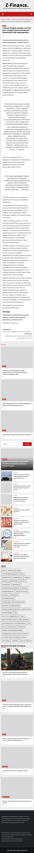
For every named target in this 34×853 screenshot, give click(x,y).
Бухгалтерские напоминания (10, 573)
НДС (16, 612)
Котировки (5, 595)
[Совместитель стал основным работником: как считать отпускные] (6, 545)
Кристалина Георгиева (8, 598)
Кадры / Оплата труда (21, 591)
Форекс (24, 637)
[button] (2, 14)
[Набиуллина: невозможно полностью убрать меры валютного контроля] (6, 499)
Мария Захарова (15, 605)
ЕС (25, 581)
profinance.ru (14, 323)
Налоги (4, 668)
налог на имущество (25, 640)
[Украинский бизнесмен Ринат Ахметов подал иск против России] (6, 488)
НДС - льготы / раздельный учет (10, 616)
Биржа (4, 25)
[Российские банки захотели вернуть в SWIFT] (17, 758)
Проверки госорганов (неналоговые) (12, 630)
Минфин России (26, 609)
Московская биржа (7, 612)
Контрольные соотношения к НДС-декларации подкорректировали (21, 533)
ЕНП (21, 581)
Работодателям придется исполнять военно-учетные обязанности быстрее (21, 556)
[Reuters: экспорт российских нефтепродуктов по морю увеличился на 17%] (6, 476)
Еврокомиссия (16, 584)
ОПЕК (3, 626)
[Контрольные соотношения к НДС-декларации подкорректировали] (6, 534)
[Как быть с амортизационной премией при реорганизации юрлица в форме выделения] (17, 659)
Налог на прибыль (24, 619)
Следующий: (18, 336)
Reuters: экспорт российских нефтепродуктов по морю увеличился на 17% (21, 476)
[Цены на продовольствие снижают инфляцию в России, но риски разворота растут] (17, 390)
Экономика (15, 640)
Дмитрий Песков (13, 581)
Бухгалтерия (16, 518)
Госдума (4, 581)
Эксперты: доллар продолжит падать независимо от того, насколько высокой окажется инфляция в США (14, 372)
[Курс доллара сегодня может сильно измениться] (17, 421)
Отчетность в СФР (12, 626)
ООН (29, 623)
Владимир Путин (6, 577)
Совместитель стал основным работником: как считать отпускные (21, 545)
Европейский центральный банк (10, 588)
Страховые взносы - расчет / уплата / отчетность (15, 633)
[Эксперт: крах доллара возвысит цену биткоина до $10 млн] (17, 788)
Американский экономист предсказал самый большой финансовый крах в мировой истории (15, 464)
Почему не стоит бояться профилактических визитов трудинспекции (21, 522)
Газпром (26, 577)
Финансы (5, 459)
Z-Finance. (17, 5)
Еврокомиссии (6, 584)
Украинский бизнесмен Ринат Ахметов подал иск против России (22, 487)
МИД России (5, 605)
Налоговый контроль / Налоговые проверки (14, 623)
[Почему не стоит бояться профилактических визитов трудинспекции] (6, 522)
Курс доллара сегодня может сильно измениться (16, 434)
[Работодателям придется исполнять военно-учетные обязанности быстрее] (6, 557)
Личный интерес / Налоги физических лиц (13, 602)
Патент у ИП (22, 626)
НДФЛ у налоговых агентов (9, 619)
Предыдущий (16, 330)
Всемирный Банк (17, 577)
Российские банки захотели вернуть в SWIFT (15, 771)
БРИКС (3, 570)
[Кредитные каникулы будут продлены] (6, 511)
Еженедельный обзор (8, 591)
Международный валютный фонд (11, 609)
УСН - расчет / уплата (7, 637)
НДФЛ (22, 616)
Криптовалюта (14, 595)
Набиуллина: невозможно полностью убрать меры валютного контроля (20, 499)
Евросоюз (24, 588)
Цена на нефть (5, 640)
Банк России (11, 570)
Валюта (22, 573)
